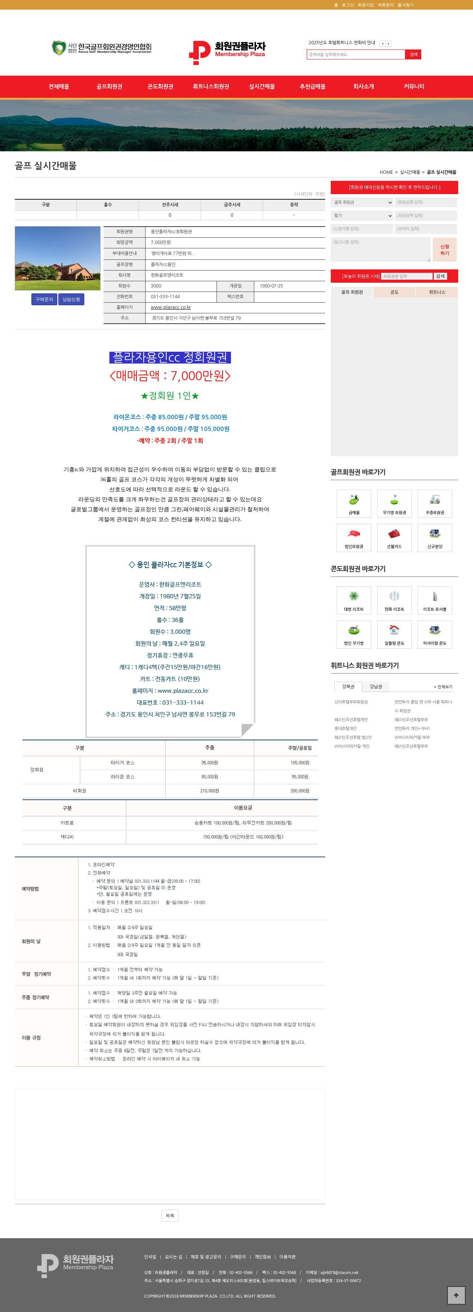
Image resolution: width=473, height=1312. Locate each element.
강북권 (348, 687)
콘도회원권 (160, 86)
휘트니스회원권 (211, 86)
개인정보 (263, 1256)
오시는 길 (173, 1256)
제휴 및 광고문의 (206, 1256)
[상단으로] (456, 1295)
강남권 (376, 687)
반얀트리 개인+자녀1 (413, 729)
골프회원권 (109, 86)
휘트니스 (437, 292)
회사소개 (363, 86)
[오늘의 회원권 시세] (361, 276)
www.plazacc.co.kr (171, 307)
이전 (383, 44)
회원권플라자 (236, 53)
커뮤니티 (414, 86)
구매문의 (44, 299)
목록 (170, 1215)
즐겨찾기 (406, 5)
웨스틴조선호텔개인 (351, 720)
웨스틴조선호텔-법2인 (353, 738)
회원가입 (366, 5)
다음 (388, 44)
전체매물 (58, 86)
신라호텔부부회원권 (351, 702)
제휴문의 (386, 5)
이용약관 (287, 1256)
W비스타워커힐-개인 (352, 746)
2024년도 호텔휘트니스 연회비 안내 (342, 43)
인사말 (150, 1256)
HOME (386, 172)
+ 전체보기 (443, 686)
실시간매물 (262, 86)
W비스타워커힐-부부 (412, 738)
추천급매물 (313, 86)
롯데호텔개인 (345, 729)
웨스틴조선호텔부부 (411, 720)
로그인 (348, 5)
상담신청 (71, 299)
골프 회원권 (352, 292)
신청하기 (444, 250)
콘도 (395, 292)
